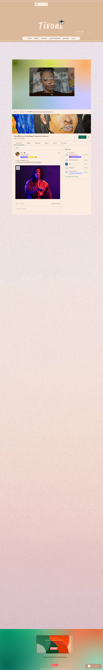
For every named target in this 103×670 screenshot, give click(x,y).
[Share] (59, 153)
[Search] (75, 137)
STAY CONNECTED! (54, 640)
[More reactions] (22, 204)
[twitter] (82, 32)
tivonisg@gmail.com (78, 34)
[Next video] (71, 80)
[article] (38, 181)
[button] (88, 32)
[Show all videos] (51, 94)
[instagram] (77, 32)
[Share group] (88, 137)
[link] (19, 143)
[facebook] (80, 32)
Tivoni (50, 25)
